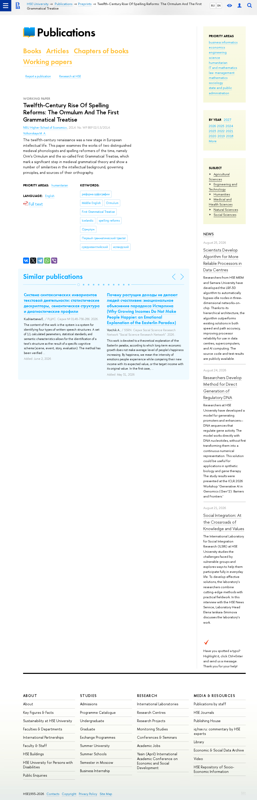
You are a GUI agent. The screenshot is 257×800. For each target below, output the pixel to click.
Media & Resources (214, 695)
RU (213, 5)
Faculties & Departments (42, 729)
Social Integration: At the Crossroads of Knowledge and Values (223, 521)
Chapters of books (101, 50)
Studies (88, 695)
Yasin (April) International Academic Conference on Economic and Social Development (157, 761)
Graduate (87, 729)
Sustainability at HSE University (47, 720)
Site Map (106, 794)
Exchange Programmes (97, 737)
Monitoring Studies (152, 729)
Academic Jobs (148, 745)
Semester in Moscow (96, 762)
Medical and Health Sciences (220, 202)
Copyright (69, 794)
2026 (212, 126)
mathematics (218, 77)
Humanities (222, 194)
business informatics (223, 42)
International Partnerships (43, 737)
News (208, 234)
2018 (229, 136)
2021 (229, 131)
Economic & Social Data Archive (219, 750)
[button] (78, 284)
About (30, 695)
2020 (212, 136)
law (211, 72)
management (224, 72)
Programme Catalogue (98, 712)
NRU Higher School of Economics (45, 128)
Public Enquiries (35, 775)
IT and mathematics (223, 67)
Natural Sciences (226, 209)
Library (199, 741)
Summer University (95, 745)
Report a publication (38, 76)
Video (198, 758)
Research (147, 695)
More (213, 141)
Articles (57, 50)
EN (219, 5)
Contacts (52, 794)
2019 (221, 136)
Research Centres (151, 712)
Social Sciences (225, 214)
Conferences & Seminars (157, 737)
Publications (66, 32)
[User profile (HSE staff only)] (239, 5)
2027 (227, 119)
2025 (220, 126)
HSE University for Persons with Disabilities (48, 764)
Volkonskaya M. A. (34, 133)
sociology (216, 82)
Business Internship (95, 770)
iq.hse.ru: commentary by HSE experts (217, 731)
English (49, 196)
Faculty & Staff (35, 745)
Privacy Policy (88, 794)
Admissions (88, 704)
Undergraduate (92, 720)
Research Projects (151, 720)
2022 (221, 131)
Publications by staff (210, 704)
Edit (243, 792)
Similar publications (53, 276)
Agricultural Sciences (219, 176)
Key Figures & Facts (38, 712)
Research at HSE (70, 76)
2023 (212, 131)
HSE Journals (204, 712)
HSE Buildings (33, 754)
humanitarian (218, 62)
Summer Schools (93, 754)
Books (32, 50)
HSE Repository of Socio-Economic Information (214, 769)
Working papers (47, 61)
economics (217, 47)
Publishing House (207, 720)
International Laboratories (157, 704)
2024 (229, 126)
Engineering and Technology (223, 186)
